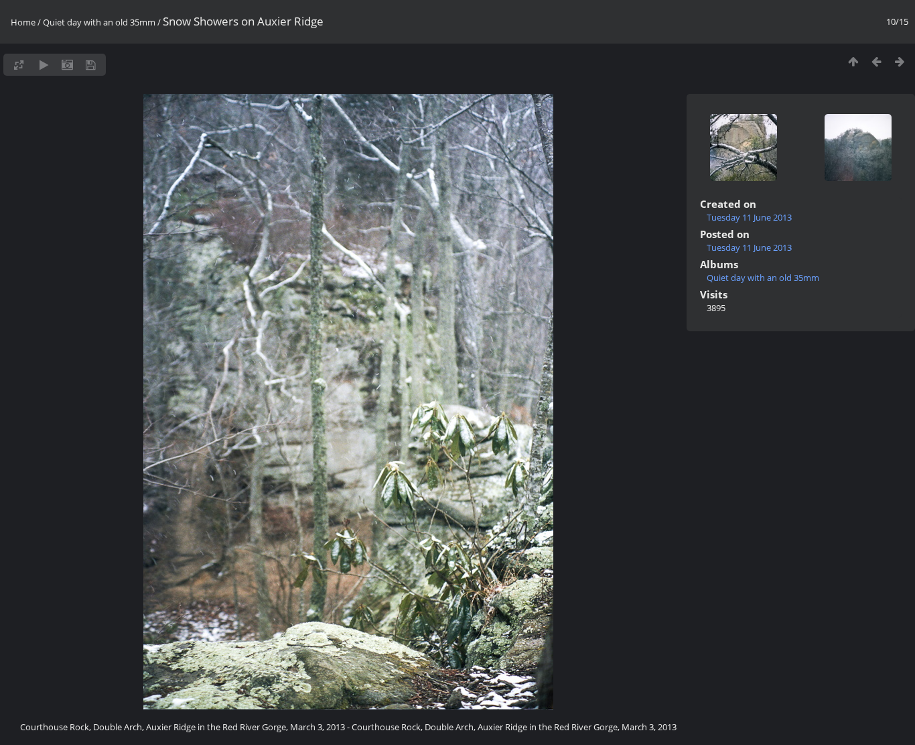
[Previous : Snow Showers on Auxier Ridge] (876, 61)
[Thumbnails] (853, 61)
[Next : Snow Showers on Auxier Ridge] (900, 61)
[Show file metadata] (67, 64)
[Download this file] (90, 64)
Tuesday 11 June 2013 (749, 217)
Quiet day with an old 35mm (99, 22)
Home (23, 22)
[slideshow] (44, 64)
